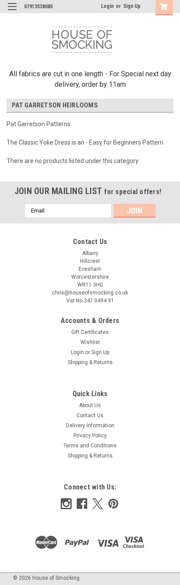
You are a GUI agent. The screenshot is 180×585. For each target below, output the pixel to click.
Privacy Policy (90, 436)
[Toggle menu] (12, 12)
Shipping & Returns (90, 362)
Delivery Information (90, 425)
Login (107, 6)
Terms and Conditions (90, 446)
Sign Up (132, 6)
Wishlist (90, 342)
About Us (90, 405)
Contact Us (90, 415)
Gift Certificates (90, 332)
